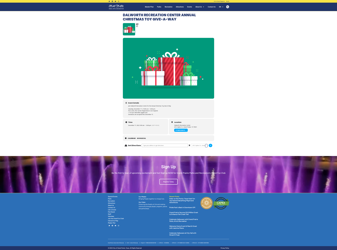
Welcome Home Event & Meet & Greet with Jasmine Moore (183, 227)
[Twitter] (109, 1)
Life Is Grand (112, 210)
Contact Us (212, 7)
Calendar (132, 138)
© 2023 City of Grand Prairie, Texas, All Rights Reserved (125, 248)
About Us (198, 7)
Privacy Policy (225, 248)
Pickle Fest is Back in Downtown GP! (182, 207)
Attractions (180, 7)
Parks (159, 7)
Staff (109, 214)
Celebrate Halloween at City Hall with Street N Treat (182, 234)
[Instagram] (118, 1)
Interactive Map (113, 221)
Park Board (111, 212)
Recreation (168, 7)
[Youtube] (115, 1)
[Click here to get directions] (210, 145)
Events (189, 7)
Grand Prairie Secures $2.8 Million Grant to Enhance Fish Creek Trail (183, 213)
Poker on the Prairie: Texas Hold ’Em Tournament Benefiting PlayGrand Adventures (182, 200)
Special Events (112, 196)
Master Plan (149, 7)
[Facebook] (112, 1)
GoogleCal (141, 138)
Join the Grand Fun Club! (116, 218)
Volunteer (111, 216)
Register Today (168, 182)
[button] (227, 6)
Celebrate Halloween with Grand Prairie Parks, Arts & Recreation (183, 220)
